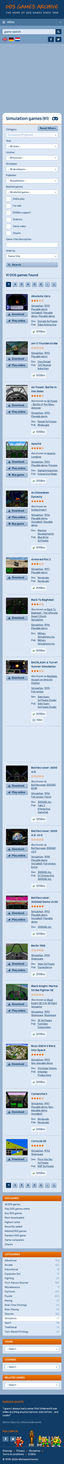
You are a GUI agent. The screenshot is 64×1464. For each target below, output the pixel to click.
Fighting (32, 1278)
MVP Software (46, 1166)
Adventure (32, 1260)
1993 (47, 911)
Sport (32, 1322)
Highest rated (12, 1222)
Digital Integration (48, 470)
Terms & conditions (13, 1454)
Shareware (37, 958)
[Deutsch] (11, 39)
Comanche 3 (39, 1094)
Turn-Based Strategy (32, 1331)
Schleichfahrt (39, 509)
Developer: (12, 163)
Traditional (32, 1327)
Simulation (37, 305)
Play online (18, 320)
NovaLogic (43, 577)
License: (10, 152)
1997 (47, 569)
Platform (32, 1291)
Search (16, 264)
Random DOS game (15, 1235)
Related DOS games (16, 1231)
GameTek (43, 812)
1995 (47, 305)
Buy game (18, 474)
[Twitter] (58, 39)
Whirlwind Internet (28, 1459)
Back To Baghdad (42, 599)
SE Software (45, 1020)
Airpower (36, 407)
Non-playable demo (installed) (42, 1110)
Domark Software (48, 321)
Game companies (14, 1240)
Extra (34, 867)
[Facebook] (51, 39)
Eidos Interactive (47, 324)
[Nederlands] (17, 39)
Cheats (9, 1244)
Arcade (32, 1265)
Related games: (14, 186)
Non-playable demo (42, 1063)
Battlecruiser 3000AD (43, 785)
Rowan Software (47, 421)
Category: (11, 129)
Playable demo (47, 316)
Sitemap (7, 1450)
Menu (11, 22)
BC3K (34, 788)
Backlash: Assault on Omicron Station (44, 680)
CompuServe (45, 967)
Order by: (11, 250)
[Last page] (53, 284)
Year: (8, 140)
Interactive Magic (47, 474)
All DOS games (12, 1204)
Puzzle (32, 1296)
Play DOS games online (17, 1208)
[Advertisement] (32, 76)
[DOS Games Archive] (32, 9)
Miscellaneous (32, 1287)
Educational (32, 1269)
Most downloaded (14, 1217)
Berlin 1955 (38, 945)
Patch (48, 796)
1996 (47, 515)
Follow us (10, 1431)
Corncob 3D (38, 1141)
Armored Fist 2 (41, 559)
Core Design (44, 361)
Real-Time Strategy (32, 1305)
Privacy (20, 1450)
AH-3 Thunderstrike (44, 343)
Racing (32, 1300)
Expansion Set (32, 1273)
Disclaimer (34, 1450)
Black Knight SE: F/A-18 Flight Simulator (44, 1003)
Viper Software (46, 964)
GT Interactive (46, 875)
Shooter (32, 1314)
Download (18, 314)
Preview (52, 465)
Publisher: (11, 175)
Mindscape (43, 425)
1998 (47, 856)
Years (9, 1341)
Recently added (13, 1226)
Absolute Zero (40, 296)
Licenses (10, 1359)
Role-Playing (32, 1309)
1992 (47, 1150)
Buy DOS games (13, 1213)
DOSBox (40, 331)
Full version (37, 691)
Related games (15, 1377)
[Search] (58, 31)
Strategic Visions (47, 1068)
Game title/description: (19, 239)
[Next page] (47, 284)
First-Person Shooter (32, 1282)
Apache (36, 443)
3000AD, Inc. (45, 802)
